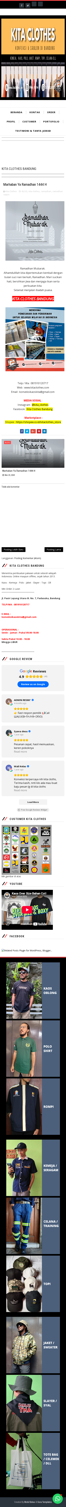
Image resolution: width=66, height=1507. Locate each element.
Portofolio (51, 121)
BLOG (24, 191)
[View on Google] (9, 701)
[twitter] (27, 5)
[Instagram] (34, 4)
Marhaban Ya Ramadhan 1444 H (18, 471)
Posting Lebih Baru (13, 549)
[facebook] (21, 5)
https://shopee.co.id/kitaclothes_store (38, 422)
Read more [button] (20, 751)
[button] (58, 1499)
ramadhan (46, 191)
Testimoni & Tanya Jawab (33, 130)
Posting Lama (54, 549)
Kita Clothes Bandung (40, 409)
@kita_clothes (40, 405)
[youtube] (40, 4)
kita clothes (34, 191)
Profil (11, 121)
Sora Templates (44, 1502)
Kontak (34, 112)
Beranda (16, 112)
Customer (29, 121)
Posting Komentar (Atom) (27, 558)
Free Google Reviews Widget (34, 810)
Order (51, 112)
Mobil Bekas (30, 1502)
